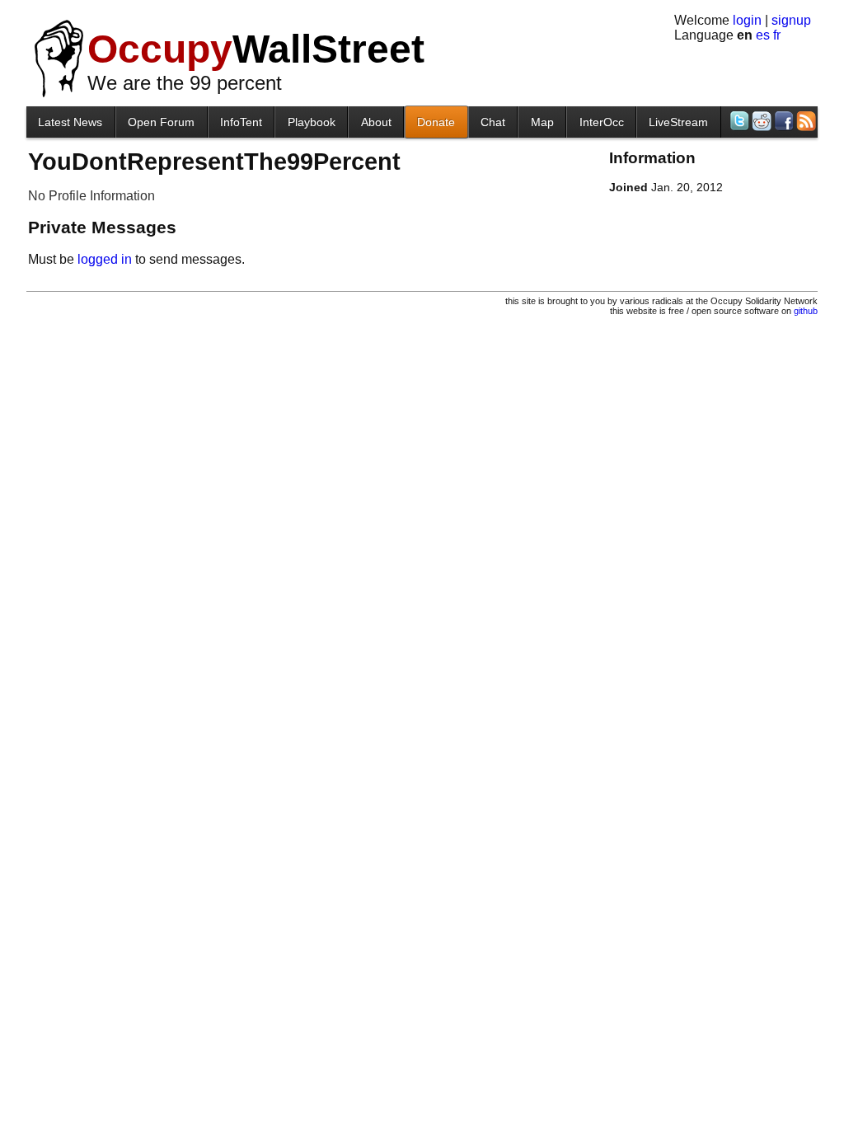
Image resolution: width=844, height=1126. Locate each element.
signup (791, 20)
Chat (493, 122)
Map (542, 122)
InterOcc (601, 122)
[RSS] (805, 120)
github (806, 311)
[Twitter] (738, 120)
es (763, 35)
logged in (104, 259)
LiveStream (678, 122)
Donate (436, 122)
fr (777, 35)
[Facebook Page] (782, 120)
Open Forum (161, 122)
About (376, 122)
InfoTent (241, 122)
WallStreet (255, 49)
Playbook (311, 122)
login (747, 20)
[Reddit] (760, 120)
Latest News (70, 122)
